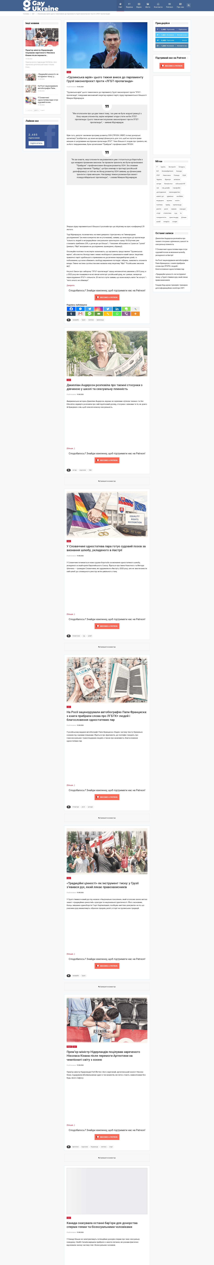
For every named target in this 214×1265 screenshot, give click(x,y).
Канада (179, 171)
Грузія (83, 320)
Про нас (180, 7)
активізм (177, 179)
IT (157, 167)
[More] (135, 314)
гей (157, 188)
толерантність (161, 217)
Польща (176, 175)
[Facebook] (71, 309)
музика (169, 200)
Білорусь (182, 167)
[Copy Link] (108, 314)
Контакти (158, 7)
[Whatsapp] (117, 314)
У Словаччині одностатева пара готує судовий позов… (48, 100)
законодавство (174, 192)
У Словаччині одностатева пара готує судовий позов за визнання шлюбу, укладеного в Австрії (171, 252)
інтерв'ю (166, 222)
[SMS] (89, 314)
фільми (183, 217)
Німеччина (167, 175)
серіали (173, 209)
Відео (139, 7)
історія (174, 222)
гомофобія (75, 320)
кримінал (170, 196)
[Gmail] (80, 314)
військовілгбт (180, 184)
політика (91, 320)
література (75, 807)
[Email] (98, 314)
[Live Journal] (135, 309)
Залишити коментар (108, 481)
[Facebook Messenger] (80, 309)
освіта (177, 200)
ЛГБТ (158, 175)
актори (74, 470)
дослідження (161, 192)
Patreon (169, 7)
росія (83, 807)
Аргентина (75, 1146)
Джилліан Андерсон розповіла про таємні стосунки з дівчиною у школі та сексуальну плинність (171, 241)
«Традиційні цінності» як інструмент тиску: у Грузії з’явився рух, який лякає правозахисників (171, 277)
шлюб (90, 636)
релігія (158, 209)
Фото (147, 7)
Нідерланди (94, 1146)
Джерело (71, 285)
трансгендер (173, 217)
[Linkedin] (117, 309)
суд (84, 636)
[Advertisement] (107, 206)
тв (181, 213)
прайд (168, 205)
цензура (90, 807)
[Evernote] (126, 309)
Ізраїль (163, 167)
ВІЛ (157, 171)
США (90, 470)
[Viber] (126, 314)
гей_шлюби (166, 188)
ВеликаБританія (167, 171)
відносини (83, 470)
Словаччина (76, 636)
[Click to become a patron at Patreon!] (107, 297)
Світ (120, 7)
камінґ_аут (160, 196)
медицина (160, 200)
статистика (167, 213)
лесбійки (179, 196)
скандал (183, 209)
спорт (111, 1146)
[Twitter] (108, 309)
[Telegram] (89, 309)
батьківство (168, 184)
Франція (168, 179)
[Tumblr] (71, 314)
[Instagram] (98, 309)
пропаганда (100, 320)
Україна (129, 7)
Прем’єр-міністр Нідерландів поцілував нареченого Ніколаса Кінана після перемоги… (40, 52)
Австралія (172, 167)
